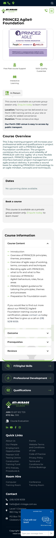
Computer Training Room (13, 483)
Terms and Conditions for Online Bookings (37, 464)
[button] (51, 11)
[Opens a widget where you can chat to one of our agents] (37, 522)
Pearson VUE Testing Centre (13, 456)
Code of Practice (37, 454)
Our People (11, 444)
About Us (10, 441)
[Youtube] (11, 427)
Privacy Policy (36, 457)
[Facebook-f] (15, 427)
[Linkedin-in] (7, 427)
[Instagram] (19, 427)
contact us (35, 315)
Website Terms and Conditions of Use (36, 447)
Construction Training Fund (13, 463)
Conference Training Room (36, 483)
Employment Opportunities (13, 449)
